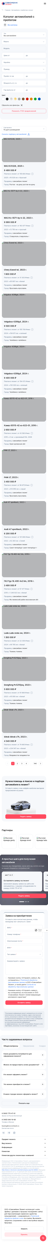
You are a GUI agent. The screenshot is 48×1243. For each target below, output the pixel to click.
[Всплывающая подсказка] (32, 173)
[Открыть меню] (45, 3)
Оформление (28, 1046)
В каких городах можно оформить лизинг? (21, 1094)
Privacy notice (40, 930)
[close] (46, 930)
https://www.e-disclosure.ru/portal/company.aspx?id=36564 (20, 1170)
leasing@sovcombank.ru (10, 1126)
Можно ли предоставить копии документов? (21, 1065)
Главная (7, 10)
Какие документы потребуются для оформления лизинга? (18, 1055)
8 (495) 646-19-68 (9, 1120)
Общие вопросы (11, 1046)
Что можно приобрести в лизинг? (17, 1084)
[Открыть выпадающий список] (43, 34)
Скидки (42, 1046)
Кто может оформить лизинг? (15, 1074)
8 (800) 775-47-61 (8, 1113)
